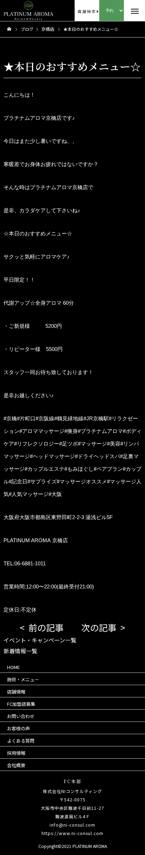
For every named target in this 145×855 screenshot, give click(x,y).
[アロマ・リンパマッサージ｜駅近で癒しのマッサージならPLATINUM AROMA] (16, 10)
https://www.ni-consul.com (72, 833)
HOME (13, 667)
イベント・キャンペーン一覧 (40, 640)
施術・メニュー (23, 679)
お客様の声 (18, 728)
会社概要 (16, 765)
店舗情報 (16, 691)
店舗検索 (86, 11)
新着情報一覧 (20, 651)
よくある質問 (20, 740)
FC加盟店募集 (21, 704)
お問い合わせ (20, 716)
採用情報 (16, 753)
